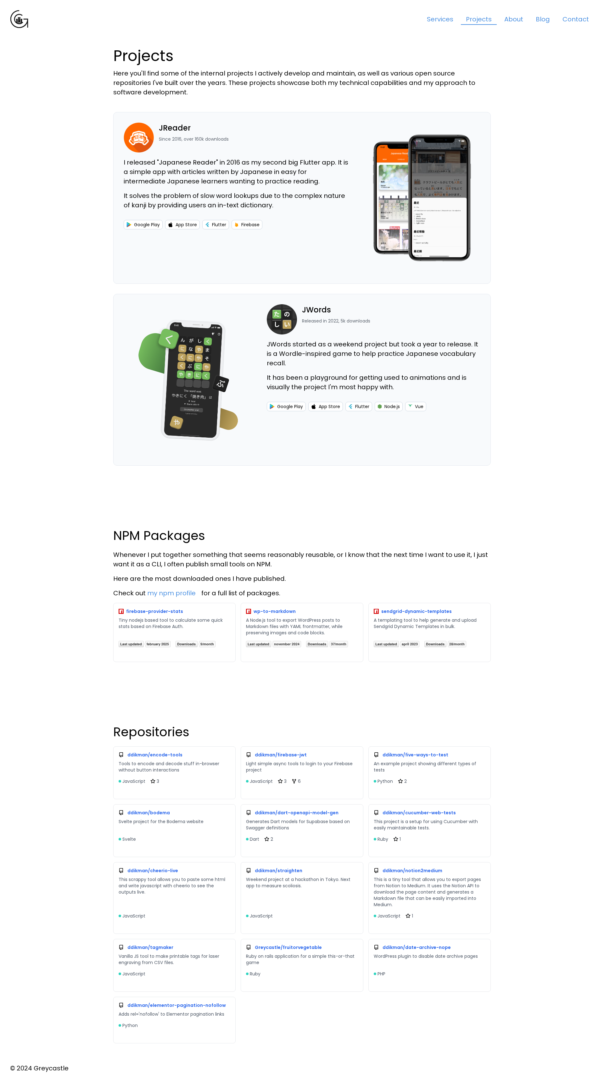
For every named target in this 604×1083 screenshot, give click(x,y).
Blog (543, 19)
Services (440, 19)
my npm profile (171, 593)
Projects (479, 19)
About (513, 19)
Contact (575, 19)
